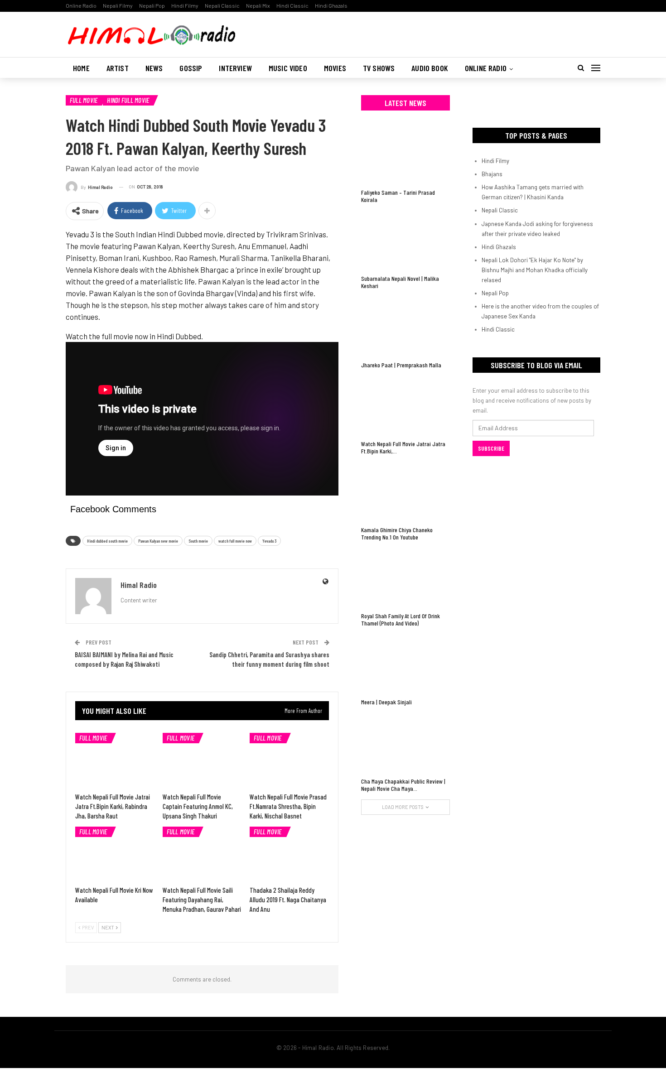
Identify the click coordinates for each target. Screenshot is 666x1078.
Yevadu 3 (269, 541)
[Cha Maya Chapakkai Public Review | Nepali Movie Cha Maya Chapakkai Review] (405, 743)
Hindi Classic (292, 5)
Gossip (190, 68)
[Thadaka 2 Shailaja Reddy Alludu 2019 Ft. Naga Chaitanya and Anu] (289, 854)
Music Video (288, 68)
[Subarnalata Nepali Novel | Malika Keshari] (405, 240)
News (154, 68)
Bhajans (492, 174)
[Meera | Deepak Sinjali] (405, 664)
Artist (117, 68)
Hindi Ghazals (331, 5)
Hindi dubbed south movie (107, 541)
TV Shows (379, 68)
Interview (235, 68)
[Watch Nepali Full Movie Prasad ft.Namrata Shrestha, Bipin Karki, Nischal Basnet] (289, 760)
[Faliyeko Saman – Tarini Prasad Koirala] (405, 154)
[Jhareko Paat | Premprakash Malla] (405, 326)
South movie (198, 541)
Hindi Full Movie (128, 100)
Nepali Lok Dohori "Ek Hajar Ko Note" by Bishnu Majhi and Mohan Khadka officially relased (535, 270)
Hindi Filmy (184, 5)
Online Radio (81, 5)
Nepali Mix (258, 5)
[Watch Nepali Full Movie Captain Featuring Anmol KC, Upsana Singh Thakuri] (202, 760)
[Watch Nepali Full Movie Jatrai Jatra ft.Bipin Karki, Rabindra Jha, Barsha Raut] (114, 760)
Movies (335, 68)
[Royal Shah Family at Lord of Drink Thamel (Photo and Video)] (405, 578)
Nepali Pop (152, 5)
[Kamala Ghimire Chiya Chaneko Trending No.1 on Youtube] (405, 492)
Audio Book (429, 68)
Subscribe (491, 448)
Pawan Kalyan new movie (158, 541)
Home (81, 68)
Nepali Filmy (118, 5)
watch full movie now (235, 541)
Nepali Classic (222, 5)
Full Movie (83, 100)
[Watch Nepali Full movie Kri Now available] (114, 854)
